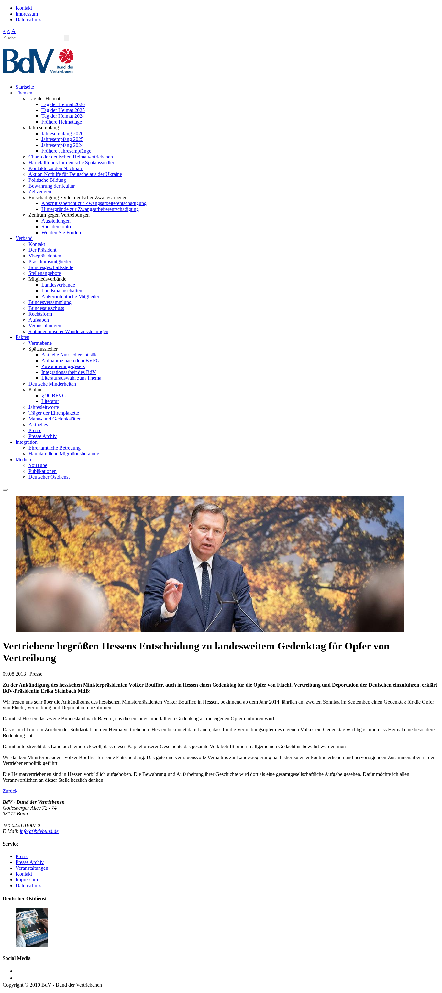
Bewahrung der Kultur (51, 186)
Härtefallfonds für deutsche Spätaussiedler (71, 162)
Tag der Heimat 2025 (63, 110)
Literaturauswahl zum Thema (71, 378)
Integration (27, 442)
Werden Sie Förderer (62, 232)
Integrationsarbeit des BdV (68, 372)
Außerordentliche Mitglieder (70, 296)
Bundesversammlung (50, 302)
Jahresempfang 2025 (62, 139)
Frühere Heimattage (61, 122)
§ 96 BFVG (53, 395)
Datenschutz (28, 19)
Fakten (22, 337)
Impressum (27, 13)
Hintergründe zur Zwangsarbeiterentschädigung (90, 209)
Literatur (50, 401)
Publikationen (42, 471)
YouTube (37, 465)
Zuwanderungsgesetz (63, 366)
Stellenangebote (44, 273)
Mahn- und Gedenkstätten (55, 418)
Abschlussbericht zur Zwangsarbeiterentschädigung (94, 203)
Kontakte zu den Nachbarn (55, 168)
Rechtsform (40, 314)
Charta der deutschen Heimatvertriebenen (70, 156)
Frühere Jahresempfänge (66, 151)
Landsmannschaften (61, 290)
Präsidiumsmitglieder (49, 261)
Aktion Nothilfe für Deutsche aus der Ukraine (75, 174)
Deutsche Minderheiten (52, 384)
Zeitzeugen (39, 191)
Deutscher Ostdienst (49, 477)
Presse (34, 430)
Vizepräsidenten (44, 255)
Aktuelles (38, 424)
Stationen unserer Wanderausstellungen (68, 331)
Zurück (10, 791)
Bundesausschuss (46, 308)
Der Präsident (42, 250)
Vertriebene (40, 343)
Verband (24, 238)
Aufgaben (38, 319)
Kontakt (24, 8)
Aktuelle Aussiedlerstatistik (69, 354)
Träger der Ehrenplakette (53, 413)
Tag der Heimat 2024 (63, 116)
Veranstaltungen (44, 325)
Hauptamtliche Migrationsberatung (63, 453)
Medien (23, 459)
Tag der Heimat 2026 (63, 104)
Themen (24, 92)
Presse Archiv (42, 436)
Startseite (25, 87)
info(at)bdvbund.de (39, 831)
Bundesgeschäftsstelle (50, 267)
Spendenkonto (56, 226)
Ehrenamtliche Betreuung (54, 448)
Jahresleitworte (43, 407)
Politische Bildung (47, 180)
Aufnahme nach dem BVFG (70, 360)
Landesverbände (58, 285)
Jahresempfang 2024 (62, 145)
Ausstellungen (56, 221)
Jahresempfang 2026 (62, 133)
